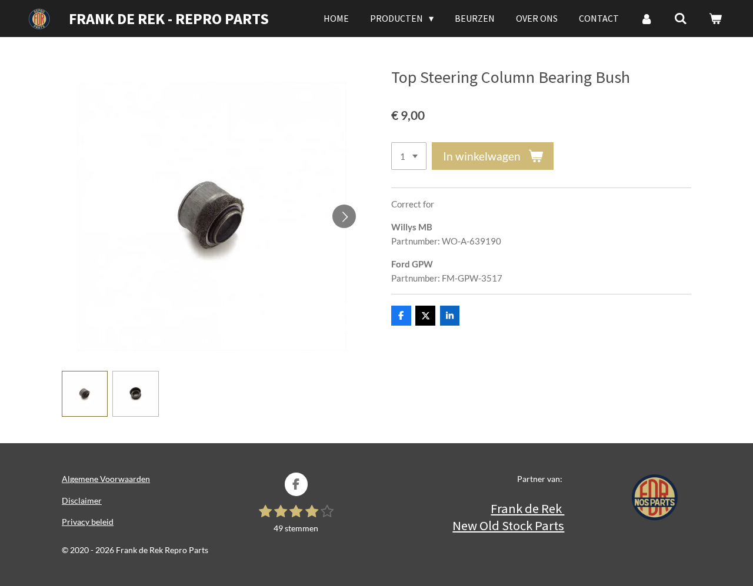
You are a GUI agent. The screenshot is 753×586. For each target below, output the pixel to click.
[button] (85, 394)
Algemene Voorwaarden (106, 479)
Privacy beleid (88, 522)
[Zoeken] (681, 18)
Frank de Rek (527, 508)
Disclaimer (82, 500)
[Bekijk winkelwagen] (715, 18)
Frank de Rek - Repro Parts (169, 18)
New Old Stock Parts (508, 525)
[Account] (646, 18)
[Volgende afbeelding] (344, 216)
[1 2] (409, 156)
